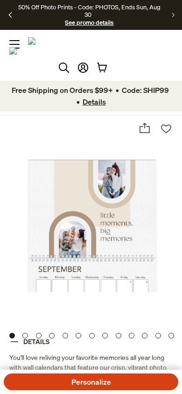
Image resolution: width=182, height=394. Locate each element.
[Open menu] (14, 44)
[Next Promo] (173, 15)
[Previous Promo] (10, 15)
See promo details (89, 22)
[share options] (144, 128)
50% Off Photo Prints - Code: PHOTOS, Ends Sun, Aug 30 (89, 11)
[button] (83, 68)
